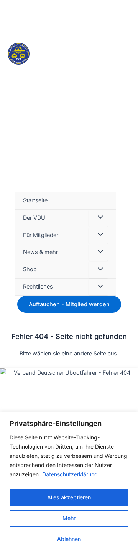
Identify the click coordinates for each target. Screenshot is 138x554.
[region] (69, 483)
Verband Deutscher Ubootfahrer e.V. (63, 89)
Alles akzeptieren (69, 497)
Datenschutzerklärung (70, 474)
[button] (126, 244)
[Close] (130, 418)
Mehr (69, 518)
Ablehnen (69, 539)
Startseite (35, 200)
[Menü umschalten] (98, 218)
